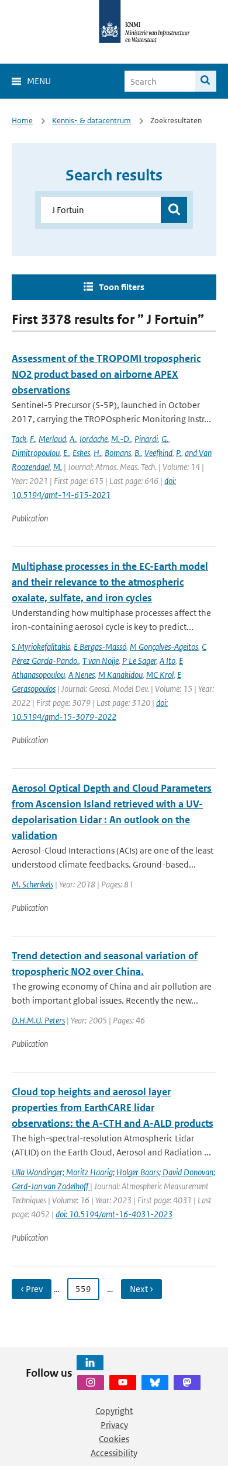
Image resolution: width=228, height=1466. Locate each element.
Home (22, 121)
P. (178, 452)
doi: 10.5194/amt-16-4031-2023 (114, 1214)
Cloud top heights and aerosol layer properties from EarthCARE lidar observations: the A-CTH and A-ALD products (112, 1107)
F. (32, 438)
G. (164, 438)
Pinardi (146, 438)
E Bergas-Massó (100, 646)
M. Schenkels (32, 884)
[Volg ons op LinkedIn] (90, 1363)
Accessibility (114, 1452)
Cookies (114, 1438)
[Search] (205, 81)
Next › (141, 1288)
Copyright (114, 1410)
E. (66, 452)
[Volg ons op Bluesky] (155, 1382)
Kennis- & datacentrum (91, 121)
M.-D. (121, 438)
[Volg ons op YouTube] (123, 1382)
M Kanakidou (120, 674)
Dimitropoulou (36, 452)
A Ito (167, 660)
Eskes (81, 452)
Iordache (94, 438)
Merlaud (52, 438)
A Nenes (81, 674)
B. (137, 452)
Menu (39, 80)
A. (73, 438)
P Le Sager (139, 660)
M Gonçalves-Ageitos (164, 646)
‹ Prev (31, 1288)
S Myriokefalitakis (41, 646)
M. (57, 466)
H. (97, 452)
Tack (19, 438)
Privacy (114, 1424)
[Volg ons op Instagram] (90, 1382)
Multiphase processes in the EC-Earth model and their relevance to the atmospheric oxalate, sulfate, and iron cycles (110, 582)
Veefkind (158, 452)
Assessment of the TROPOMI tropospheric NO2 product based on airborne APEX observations (106, 374)
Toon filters (121, 286)
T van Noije (100, 660)
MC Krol (160, 674)
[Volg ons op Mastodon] (187, 1382)
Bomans (118, 452)
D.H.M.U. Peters (38, 1020)
